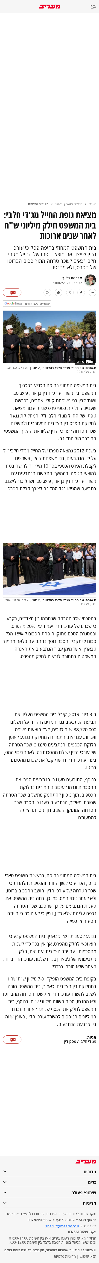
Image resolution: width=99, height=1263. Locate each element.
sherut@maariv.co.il (62, 1226)
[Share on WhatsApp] (58, 292)
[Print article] (47, 292)
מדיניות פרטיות (65, 1256)
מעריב (92, 204)
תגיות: (91, 1037)
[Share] (92, 292)
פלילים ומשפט (38, 204)
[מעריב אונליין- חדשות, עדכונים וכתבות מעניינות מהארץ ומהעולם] (49, 7)
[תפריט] (95, 7)
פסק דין (70, 1042)
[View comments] (12, 292)
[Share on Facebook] (81, 292)
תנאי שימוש (88, 1256)
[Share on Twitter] (70, 292)
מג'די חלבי (88, 1042)
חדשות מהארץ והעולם (68, 204)
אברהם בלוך (72, 277)
